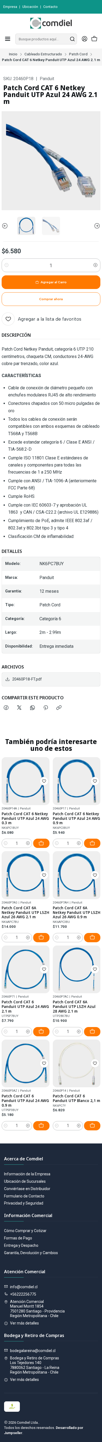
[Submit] (72, 39)
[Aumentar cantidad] (95, 265)
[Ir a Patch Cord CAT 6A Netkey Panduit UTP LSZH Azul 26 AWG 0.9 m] (77, 875)
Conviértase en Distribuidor (27, 1189)
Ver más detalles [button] (24, 1323)
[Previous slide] (6, 226)
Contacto (50, 7)
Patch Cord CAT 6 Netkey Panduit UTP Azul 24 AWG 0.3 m (25, 818)
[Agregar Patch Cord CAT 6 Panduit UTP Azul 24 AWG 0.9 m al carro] (41, 1125)
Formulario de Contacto (24, 1196)
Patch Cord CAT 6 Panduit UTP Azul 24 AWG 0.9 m (25, 1101)
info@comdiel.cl (24, 1287)
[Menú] (7, 39)
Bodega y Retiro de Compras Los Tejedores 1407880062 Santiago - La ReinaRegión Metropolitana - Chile (34, 1365)
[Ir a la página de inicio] (51, 23)
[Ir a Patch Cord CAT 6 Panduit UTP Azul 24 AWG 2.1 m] (26, 970)
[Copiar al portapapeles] (58, 708)
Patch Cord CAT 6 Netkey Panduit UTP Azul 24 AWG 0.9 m (76, 818)
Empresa (10, 7)
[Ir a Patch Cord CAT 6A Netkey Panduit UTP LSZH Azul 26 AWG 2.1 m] (26, 875)
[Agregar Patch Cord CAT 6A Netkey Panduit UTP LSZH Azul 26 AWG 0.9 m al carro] (92, 937)
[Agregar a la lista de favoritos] (44, 781)
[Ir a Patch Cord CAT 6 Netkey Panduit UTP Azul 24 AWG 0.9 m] (77, 781)
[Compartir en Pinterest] (45, 708)
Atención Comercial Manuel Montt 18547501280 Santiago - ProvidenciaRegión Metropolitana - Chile (37, 1308)
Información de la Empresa (27, 1174)
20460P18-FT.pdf (27, 679)
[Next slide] (96, 226)
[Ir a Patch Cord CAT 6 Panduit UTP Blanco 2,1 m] (77, 1064)
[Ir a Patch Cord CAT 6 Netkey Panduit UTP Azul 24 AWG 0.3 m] (26, 781)
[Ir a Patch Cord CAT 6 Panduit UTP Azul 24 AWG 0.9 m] (26, 1064)
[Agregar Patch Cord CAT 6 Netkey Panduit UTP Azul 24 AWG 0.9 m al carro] (92, 843)
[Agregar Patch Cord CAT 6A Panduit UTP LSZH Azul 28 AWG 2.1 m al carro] (92, 1031)
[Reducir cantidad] (6, 265)
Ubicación (30, 7)
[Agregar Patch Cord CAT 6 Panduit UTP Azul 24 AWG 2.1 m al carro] (41, 1031)
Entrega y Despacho (21, 1245)
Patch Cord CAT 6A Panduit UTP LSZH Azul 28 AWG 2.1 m (74, 1007)
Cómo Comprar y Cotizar (25, 1231)
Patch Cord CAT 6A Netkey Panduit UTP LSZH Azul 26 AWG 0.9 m (76, 912)
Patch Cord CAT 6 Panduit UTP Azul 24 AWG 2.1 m (25, 1007)
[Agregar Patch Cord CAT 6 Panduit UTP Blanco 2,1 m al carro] (92, 1125)
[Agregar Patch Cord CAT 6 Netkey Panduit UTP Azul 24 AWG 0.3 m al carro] (41, 843)
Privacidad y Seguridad (23, 1203)
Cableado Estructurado (43, 54)
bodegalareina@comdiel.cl (32, 1350)
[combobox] (46, 39)
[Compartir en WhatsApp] (32, 708)
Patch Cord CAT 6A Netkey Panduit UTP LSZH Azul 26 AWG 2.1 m (25, 912)
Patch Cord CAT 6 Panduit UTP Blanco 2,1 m (76, 1098)
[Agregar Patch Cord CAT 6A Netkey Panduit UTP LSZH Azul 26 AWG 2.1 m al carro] (41, 937)
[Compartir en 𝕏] (19, 708)
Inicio (13, 54)
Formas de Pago (18, 1238)
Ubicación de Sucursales (25, 1181)
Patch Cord (78, 54)
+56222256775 (23, 1294)
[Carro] (94, 39)
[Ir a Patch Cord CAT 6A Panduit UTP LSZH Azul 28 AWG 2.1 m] (77, 970)
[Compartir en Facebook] (6, 708)
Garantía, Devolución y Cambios (31, 1253)
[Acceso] (84, 39)
